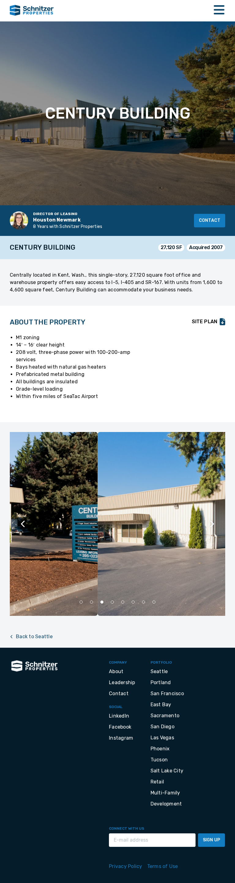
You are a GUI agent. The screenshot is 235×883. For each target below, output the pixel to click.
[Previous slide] (23, 524)
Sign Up (211, 840)
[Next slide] (211, 524)
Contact (209, 220)
